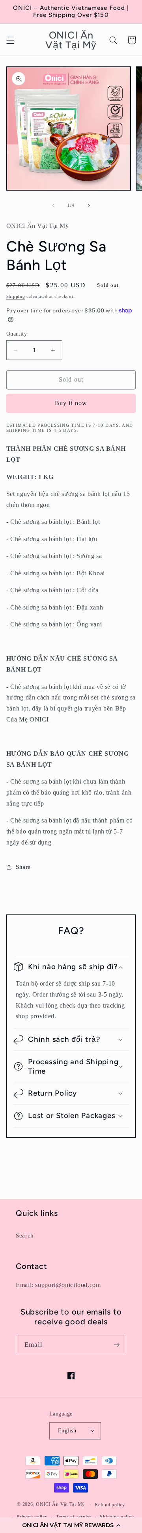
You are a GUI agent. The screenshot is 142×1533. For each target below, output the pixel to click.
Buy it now (71, 403)
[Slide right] (88, 205)
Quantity (16, 334)
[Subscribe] (117, 1344)
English (67, 1431)
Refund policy (110, 1504)
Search (25, 1235)
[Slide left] (53, 205)
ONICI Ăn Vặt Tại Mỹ (60, 1504)
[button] (71, 1525)
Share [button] (23, 867)
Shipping (15, 296)
